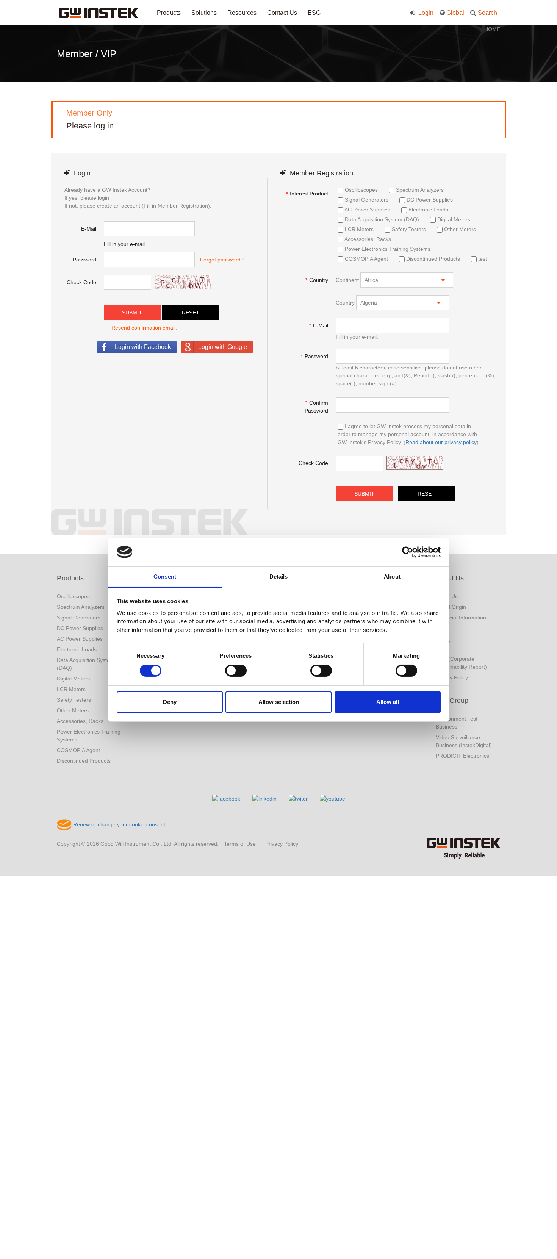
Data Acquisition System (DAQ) (381, 219)
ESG (314, 12)
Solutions (204, 12)
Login (425, 12)
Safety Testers (408, 229)
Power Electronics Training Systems (386, 249)
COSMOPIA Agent (365, 259)
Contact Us (282, 12)
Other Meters (459, 229)
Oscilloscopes (360, 190)
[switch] (236, 671)
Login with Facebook (143, 347)
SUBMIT (132, 313)
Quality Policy (452, 677)
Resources (242, 12)
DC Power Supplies (429, 200)
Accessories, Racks (367, 239)
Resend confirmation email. (144, 328)
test (482, 259)
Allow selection (278, 702)
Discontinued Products (432, 259)
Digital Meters (453, 219)
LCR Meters (358, 229)
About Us (450, 578)
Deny (170, 702)
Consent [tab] (164, 576)
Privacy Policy (281, 844)
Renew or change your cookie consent (118, 824)
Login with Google (222, 347)
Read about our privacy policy (441, 442)
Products (169, 12)
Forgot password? (222, 259)
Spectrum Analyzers (419, 190)
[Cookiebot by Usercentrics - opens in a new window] (407, 552)
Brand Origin (451, 607)
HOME (492, 29)
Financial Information (461, 618)
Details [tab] (278, 576)
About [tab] (392, 576)
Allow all (387, 702)
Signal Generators (365, 200)
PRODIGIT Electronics (462, 756)
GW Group (452, 700)
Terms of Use (240, 844)
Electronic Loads (427, 209)
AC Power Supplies (366, 209)
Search (487, 12)
